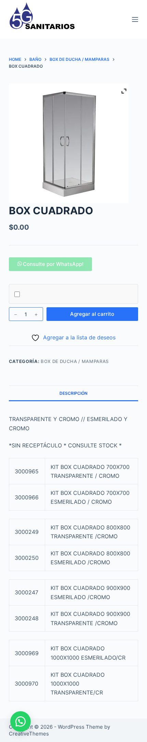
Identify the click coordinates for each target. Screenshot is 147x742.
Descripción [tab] (73, 393)
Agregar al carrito (92, 314)
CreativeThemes (29, 733)
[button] (50, 264)
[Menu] (135, 19)
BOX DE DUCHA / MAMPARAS (75, 361)
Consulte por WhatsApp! (53, 264)
